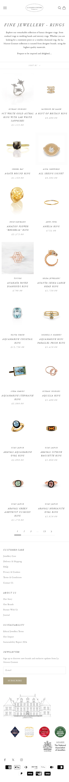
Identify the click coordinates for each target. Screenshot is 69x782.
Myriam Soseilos (18, 109)
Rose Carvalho (18, 222)
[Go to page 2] (51, 531)
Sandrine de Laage (51, 109)
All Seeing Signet (51, 173)
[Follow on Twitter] (13, 759)
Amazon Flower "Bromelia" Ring (17, 228)
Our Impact (8, 636)
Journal (6, 615)
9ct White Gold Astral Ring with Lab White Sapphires (18, 117)
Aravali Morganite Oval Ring (51, 510)
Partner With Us (10, 609)
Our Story (7, 599)
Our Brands (8, 604)
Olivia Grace (18, 335)
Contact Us (8, 582)
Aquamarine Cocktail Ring (17, 341)
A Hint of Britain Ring (51, 113)
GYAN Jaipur (17, 448)
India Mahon (18, 391)
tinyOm (18, 278)
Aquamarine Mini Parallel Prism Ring (51, 341)
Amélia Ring (51, 226)
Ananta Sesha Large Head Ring (51, 285)
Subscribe (15, 680)
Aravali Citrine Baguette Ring (51, 454)
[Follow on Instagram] (21, 759)
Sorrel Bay (18, 169)
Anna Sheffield (51, 169)
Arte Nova (51, 222)
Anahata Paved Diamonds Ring (17, 285)
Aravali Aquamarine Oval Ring (18, 454)
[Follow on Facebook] (4, 759)
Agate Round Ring (17, 173)
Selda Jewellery (51, 278)
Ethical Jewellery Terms (13, 631)
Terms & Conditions (12, 577)
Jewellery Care (9, 556)
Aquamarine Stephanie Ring (18, 397)
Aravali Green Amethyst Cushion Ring (17, 512)
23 (44, 531)
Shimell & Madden (51, 335)
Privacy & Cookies (11, 572)
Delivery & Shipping (12, 561)
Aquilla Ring (51, 395)
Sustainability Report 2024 (15, 642)
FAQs (5, 566)
